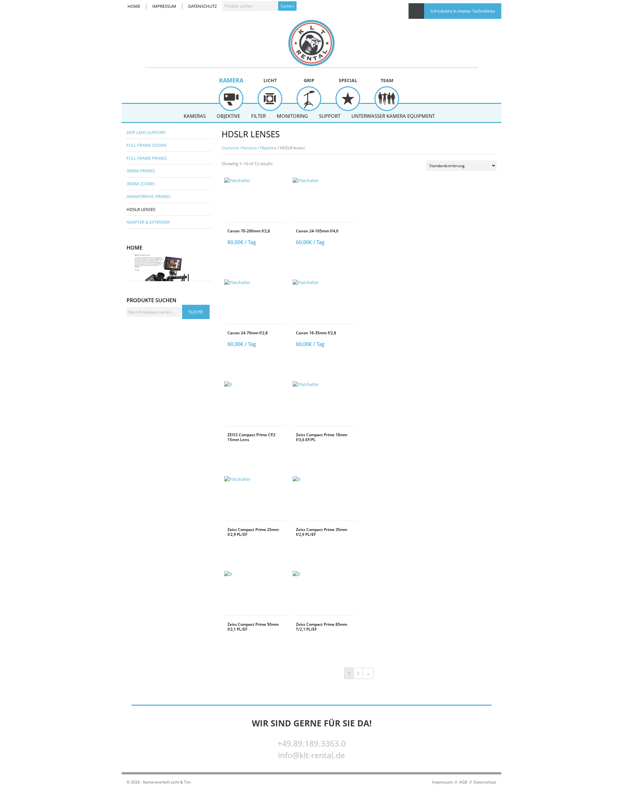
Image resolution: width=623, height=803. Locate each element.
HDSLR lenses (141, 209)
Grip (309, 80)
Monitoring (292, 116)
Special (348, 80)
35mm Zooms (141, 184)
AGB (463, 782)
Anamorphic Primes (148, 196)
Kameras (195, 116)
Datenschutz (202, 6)
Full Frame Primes (147, 158)
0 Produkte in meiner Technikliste (463, 11)
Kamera (231, 80)
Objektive (228, 116)
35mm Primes (141, 171)
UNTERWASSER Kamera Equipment (393, 116)
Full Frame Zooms (147, 145)
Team (387, 80)
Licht (270, 80)
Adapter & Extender (148, 222)
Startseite (230, 148)
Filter (258, 116)
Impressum (164, 6)
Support (329, 116)
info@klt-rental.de (311, 754)
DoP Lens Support (146, 132)
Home (134, 6)
